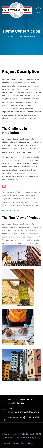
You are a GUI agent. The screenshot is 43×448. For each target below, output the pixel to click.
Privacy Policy (34, 437)
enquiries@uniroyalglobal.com (24, 411)
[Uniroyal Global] (17, 10)
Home (11, 36)
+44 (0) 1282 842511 (30, 417)
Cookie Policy (21, 437)
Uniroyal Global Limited (23, 434)
